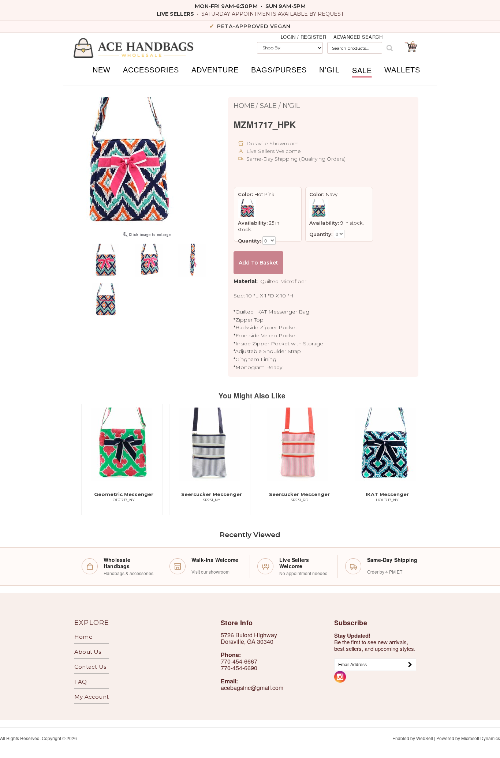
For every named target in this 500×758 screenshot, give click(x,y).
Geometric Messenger (123, 496)
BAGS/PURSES (279, 70)
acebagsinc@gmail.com (252, 687)
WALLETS (402, 70)
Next (106, 396)
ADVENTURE (215, 70)
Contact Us (90, 666)
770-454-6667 (239, 661)
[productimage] (146, 235)
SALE (362, 70)
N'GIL (329, 70)
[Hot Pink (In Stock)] (248, 208)
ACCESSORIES (151, 70)
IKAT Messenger (387, 496)
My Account (91, 696)
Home (244, 106)
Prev (87, 396)
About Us (87, 651)
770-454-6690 (239, 668)
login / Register (303, 37)
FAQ (80, 681)
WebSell (424, 738)
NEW (102, 70)
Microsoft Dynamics (480, 738)
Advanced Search (358, 37)
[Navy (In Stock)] (319, 208)
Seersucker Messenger (211, 496)
